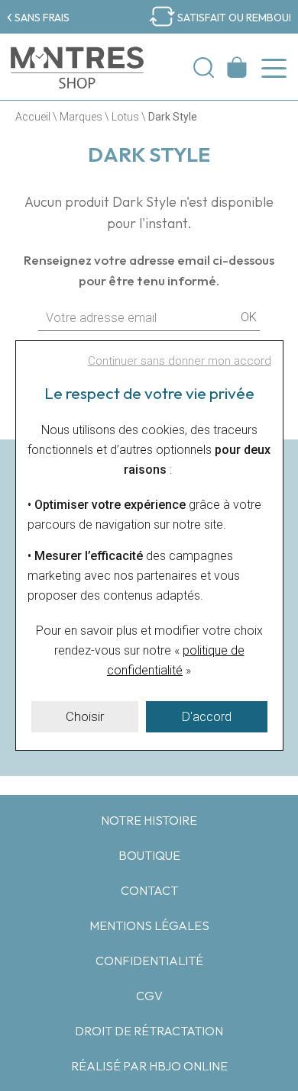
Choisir (85, 716)
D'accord (206, 716)
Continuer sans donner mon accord (179, 361)
